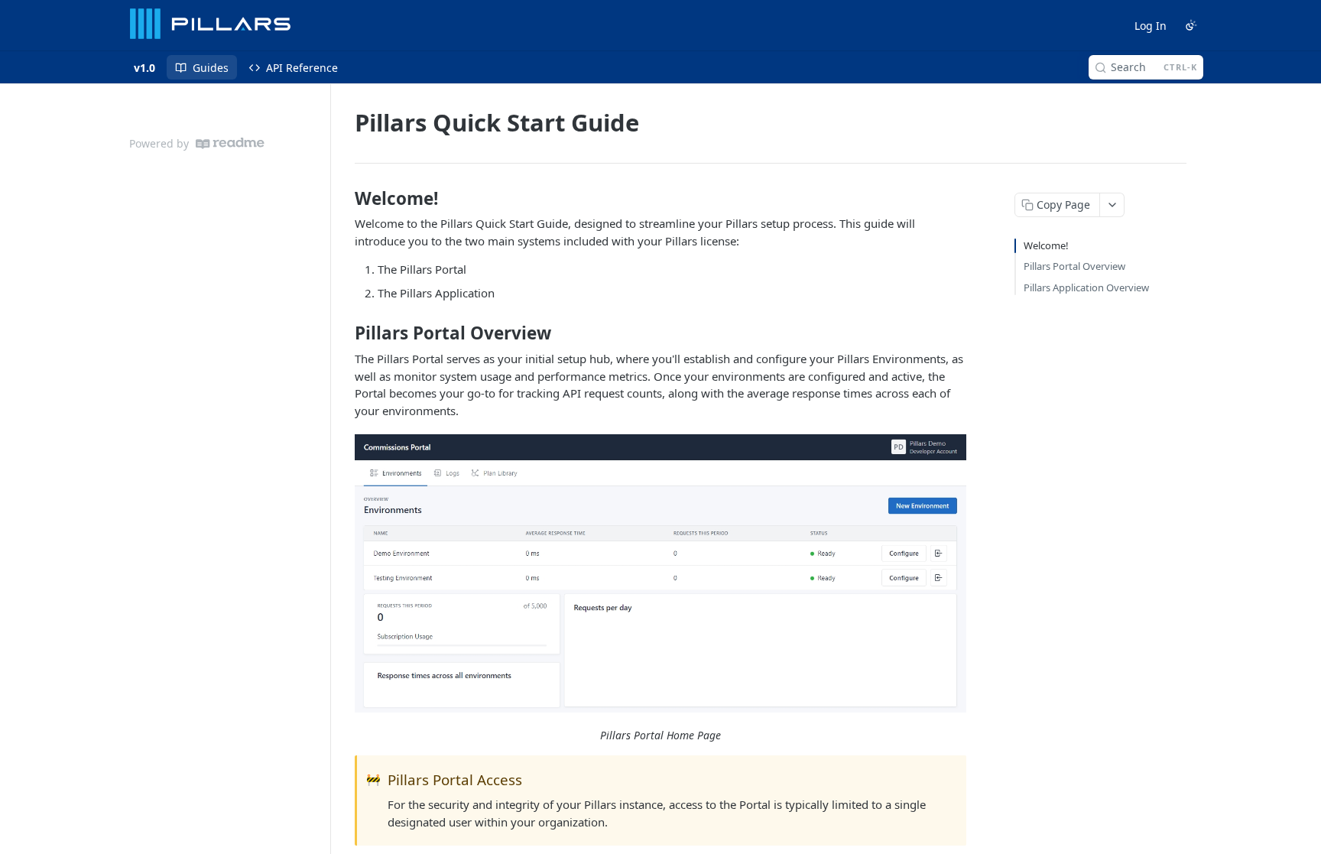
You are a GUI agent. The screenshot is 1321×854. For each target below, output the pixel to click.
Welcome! (1046, 245)
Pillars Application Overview (1086, 287)
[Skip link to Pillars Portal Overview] (344, 333)
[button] (660, 573)
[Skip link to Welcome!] (344, 198)
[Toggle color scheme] (1191, 25)
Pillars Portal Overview (1074, 266)
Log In (1150, 25)
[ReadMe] (230, 143)
